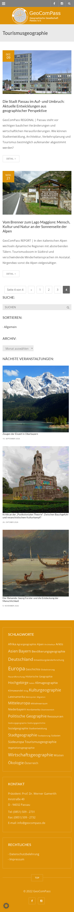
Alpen (40, 644)
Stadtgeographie (22, 734)
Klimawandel (15, 690)
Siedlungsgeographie (17, 723)
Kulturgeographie (45, 690)
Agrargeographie (26, 644)
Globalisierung (48, 669)
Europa (16, 668)
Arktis (59, 644)
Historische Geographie (38, 676)
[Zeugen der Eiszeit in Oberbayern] (36, 399)
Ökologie (16, 762)
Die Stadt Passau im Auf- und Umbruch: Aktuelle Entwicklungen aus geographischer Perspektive (33, 106)
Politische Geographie (27, 716)
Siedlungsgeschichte (36, 723)
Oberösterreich (47, 709)
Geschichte (33, 669)
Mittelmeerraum (39, 703)
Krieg (26, 690)
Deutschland (20, 659)
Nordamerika (33, 709)
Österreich (31, 763)
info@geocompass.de (31, 823)
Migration (41, 697)
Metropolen (31, 697)
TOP (37, 877)
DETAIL (10, 158)
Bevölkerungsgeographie (48, 651)
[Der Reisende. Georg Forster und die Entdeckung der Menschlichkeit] (36, 563)
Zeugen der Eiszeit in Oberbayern (20, 433)
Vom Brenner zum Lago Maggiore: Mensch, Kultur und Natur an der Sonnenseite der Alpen (36, 226)
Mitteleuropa (19, 703)
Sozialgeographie (18, 728)
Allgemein (10, 327)
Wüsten (59, 755)
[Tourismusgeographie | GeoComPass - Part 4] (37, 15)
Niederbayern (17, 709)
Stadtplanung (44, 735)
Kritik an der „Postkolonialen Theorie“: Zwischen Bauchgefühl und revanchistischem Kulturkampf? (35, 516)
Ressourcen (55, 716)
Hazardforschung (16, 676)
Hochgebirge (18, 682)
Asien (13, 651)
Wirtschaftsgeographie (30, 755)
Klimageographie (46, 683)
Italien (32, 683)
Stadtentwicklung (38, 728)
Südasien (55, 735)
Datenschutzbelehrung (24, 854)
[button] (6, 906)
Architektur (49, 644)
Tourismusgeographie (40, 742)
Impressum (16, 859)
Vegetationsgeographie (21, 747)
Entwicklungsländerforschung (49, 660)
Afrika (12, 644)
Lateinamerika (16, 696)
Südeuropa (16, 742)
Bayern (25, 651)
